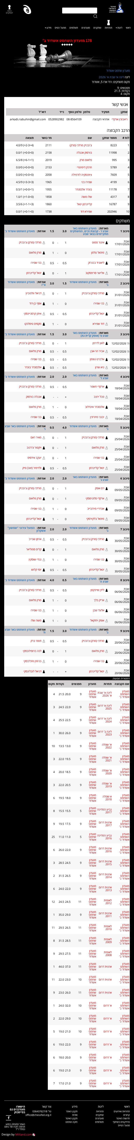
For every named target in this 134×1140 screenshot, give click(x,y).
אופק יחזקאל (97, 620)
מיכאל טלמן (97, 252)
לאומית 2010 (108, 927)
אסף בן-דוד (35, 303)
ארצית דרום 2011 (105, 914)
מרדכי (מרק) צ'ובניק (30, 242)
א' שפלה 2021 (107, 759)
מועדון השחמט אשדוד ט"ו (27, 283)
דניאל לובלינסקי (32, 671)
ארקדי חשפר (97, 386)
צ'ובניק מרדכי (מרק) (81, 145)
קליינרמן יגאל (84, 204)
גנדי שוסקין (35, 559)
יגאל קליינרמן (33, 273)
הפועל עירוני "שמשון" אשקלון (27, 529)
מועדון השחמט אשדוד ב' (20, 231)
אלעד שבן (98, 610)
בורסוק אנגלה (84, 152)
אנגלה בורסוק (33, 397)
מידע (49, 27)
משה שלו (36, 620)
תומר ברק (36, 641)
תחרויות (108, 27)
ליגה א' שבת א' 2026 (111, 77)
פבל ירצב (99, 397)
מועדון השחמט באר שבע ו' (25, 427)
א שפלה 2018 (107, 798)
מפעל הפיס (60, 27)
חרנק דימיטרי (84, 167)
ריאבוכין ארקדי (120, 119)
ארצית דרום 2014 (105, 875)
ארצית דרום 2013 (105, 888)
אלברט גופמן (97, 359)
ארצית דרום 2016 (105, 849)
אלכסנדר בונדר (33, 367)
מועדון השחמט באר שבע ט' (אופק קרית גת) (90, 334)
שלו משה (86, 197)
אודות (74, 1115)
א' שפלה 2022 (107, 746)
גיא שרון (99, 367)
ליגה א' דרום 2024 (105, 720)
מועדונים (85, 27)
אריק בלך (99, 600)
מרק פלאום (35, 252)
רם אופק (99, 488)
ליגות (119, 27)
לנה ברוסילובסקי (32, 651)
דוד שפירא (98, 324)
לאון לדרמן (98, 343)
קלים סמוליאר (33, 549)
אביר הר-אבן (97, 351)
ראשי (128, 27)
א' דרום (107, 1005)
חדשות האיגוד (123, 1118)
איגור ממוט (98, 242)
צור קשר (46, 1106)
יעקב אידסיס (34, 458)
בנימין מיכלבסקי (32, 661)
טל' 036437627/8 (41, 1111)
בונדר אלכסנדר (83, 189)
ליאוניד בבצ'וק (96, 263)
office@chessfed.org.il (38, 1115)
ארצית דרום (105, 967)
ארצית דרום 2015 (105, 862)
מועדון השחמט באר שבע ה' (90, 580)
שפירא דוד (86, 211)
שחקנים (97, 27)
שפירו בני (86, 182)
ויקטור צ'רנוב (34, 447)
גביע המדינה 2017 (104, 811)
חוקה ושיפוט (71, 1122)
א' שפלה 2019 (107, 785)
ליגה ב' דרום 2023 (105, 733)
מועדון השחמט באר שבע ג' (90, 478)
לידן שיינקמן (97, 590)
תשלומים (73, 27)
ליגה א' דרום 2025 (105, 707)
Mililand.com (23, 1134)
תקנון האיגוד (71, 1118)
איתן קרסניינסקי (32, 313)
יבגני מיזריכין (97, 417)
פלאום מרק (86, 160)
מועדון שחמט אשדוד (118, 71)
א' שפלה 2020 (107, 772)
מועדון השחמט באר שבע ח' (25, 631)
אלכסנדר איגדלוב (94, 407)
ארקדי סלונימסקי (95, 498)
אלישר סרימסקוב (94, 273)
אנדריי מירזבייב (95, 508)
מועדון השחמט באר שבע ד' (90, 376)
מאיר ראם (36, 437)
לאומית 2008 (108, 953)
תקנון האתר (71, 1111)
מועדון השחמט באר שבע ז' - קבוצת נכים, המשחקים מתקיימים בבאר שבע (89, 231)
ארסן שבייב (35, 539)
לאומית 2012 (108, 901)
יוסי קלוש (36, 569)
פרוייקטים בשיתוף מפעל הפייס (121, 1123)
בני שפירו (36, 263)
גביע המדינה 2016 (104, 836)
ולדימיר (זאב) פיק (31, 468)
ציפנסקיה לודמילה (82, 175)
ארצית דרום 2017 (105, 823)
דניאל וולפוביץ (33, 293)
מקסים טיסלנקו (32, 324)
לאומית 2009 (108, 940)
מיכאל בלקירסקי (95, 519)
